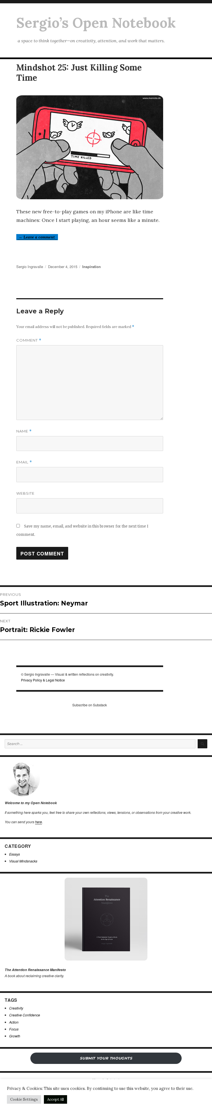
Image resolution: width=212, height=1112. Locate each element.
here (38, 821)
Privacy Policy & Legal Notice (43, 680)
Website (25, 493)
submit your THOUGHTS (106, 1058)
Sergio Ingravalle (29, 266)
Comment (28, 340)
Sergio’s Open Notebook (96, 23)
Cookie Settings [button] (24, 1099)
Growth (14, 1036)
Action (13, 1022)
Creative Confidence (24, 1015)
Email (24, 462)
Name (24, 431)
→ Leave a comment (37, 237)
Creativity (16, 1008)
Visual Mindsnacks (23, 861)
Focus (13, 1029)
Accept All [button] (55, 1099)
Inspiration (91, 266)
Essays (14, 854)
